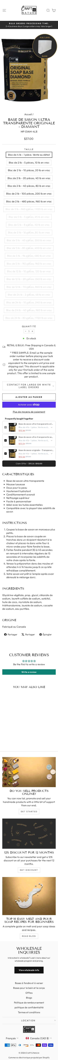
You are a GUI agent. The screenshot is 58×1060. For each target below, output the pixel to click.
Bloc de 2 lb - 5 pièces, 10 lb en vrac (29, 162)
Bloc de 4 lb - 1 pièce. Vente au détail (29, 154)
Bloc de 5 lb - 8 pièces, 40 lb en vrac (29, 224)
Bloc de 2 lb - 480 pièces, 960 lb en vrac (29, 201)
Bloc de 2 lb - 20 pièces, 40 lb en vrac (29, 178)
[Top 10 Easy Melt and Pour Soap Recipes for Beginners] (29, 896)
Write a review (28, 672)
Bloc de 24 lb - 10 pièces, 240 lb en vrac (29, 302)
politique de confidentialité (29, 1007)
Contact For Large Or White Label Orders (29, 385)
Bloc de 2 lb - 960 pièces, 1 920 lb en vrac (29, 209)
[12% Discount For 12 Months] (29, 834)
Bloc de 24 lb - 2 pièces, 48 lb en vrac (29, 294)
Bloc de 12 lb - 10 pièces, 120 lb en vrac (29, 271)
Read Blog (29, 936)
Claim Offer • (29, 463)
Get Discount (29, 870)
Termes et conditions (29, 1012)
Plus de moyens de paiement (29, 411)
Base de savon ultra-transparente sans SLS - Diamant (36, 437)
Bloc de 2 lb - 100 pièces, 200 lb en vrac (29, 193)
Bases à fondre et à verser (29, 983)
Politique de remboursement (29, 1002)
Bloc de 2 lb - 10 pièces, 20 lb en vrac (29, 170)
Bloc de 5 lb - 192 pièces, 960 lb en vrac (29, 263)
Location (28, 1020)
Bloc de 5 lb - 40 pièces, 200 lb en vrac (29, 240)
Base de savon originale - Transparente (36, 450)
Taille (29, 149)
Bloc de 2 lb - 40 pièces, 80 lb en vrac (29, 185)
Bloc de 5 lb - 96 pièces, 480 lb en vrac (29, 255)
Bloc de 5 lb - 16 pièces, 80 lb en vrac (29, 232)
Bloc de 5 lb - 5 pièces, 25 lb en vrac (29, 216)
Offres (29, 992)
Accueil (28, 114)
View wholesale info (29, 970)
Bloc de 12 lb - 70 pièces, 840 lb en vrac (29, 286)
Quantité (29, 326)
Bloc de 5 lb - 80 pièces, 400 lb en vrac (29, 248)
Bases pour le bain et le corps (29, 987)
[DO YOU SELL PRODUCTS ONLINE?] (29, 772)
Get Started (29, 811)
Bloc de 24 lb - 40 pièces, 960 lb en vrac (29, 310)
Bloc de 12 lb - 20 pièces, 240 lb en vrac (29, 279)
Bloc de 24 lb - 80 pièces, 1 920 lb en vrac (28, 317)
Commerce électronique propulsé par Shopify (29, 1057)
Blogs (29, 997)
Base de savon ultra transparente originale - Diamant (36, 424)
